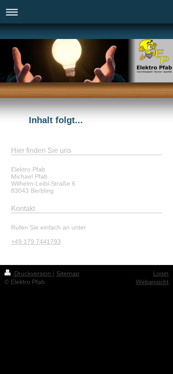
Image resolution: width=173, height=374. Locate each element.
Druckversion (32, 273)
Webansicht (152, 281)
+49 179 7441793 (36, 241)
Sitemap (67, 273)
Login (161, 273)
